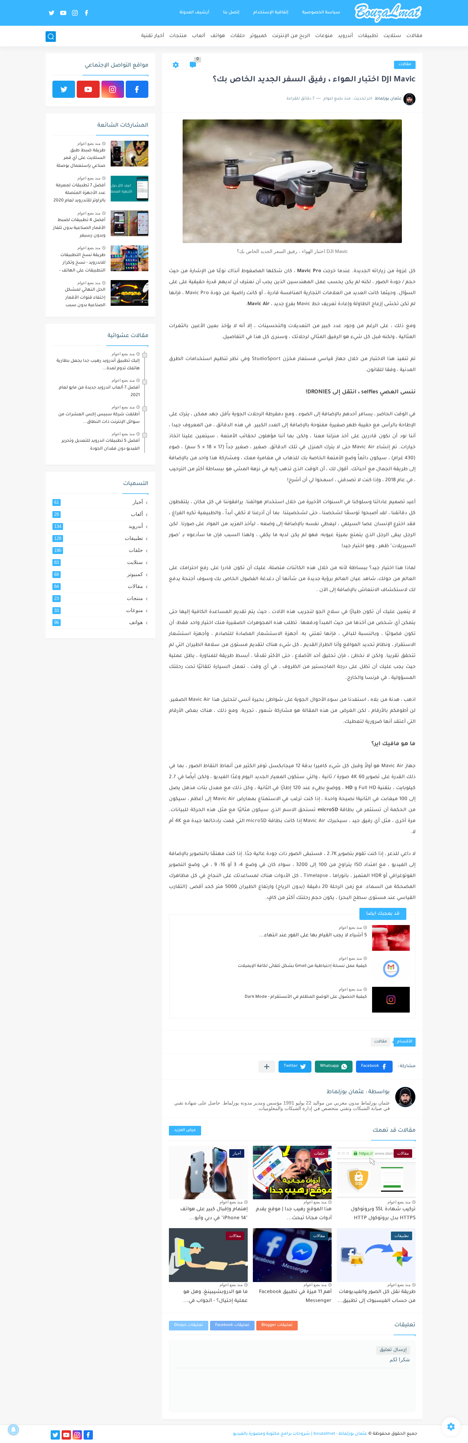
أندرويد (345, 36)
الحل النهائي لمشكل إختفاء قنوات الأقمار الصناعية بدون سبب (85, 298)
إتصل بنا (231, 12)
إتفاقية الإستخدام (270, 12)
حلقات (237, 36)
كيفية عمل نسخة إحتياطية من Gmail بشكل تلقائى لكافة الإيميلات (302, 966)
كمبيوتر (258, 36)
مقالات (414, 36)
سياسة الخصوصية (321, 12)
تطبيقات (368, 36)
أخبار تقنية (152, 36)
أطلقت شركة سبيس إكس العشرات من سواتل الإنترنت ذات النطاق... (99, 418)
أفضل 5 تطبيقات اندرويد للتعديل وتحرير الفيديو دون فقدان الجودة (101, 445)
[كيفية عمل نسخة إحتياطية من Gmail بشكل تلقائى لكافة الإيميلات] (391, 969)
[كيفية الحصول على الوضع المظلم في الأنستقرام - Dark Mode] (391, 1000)
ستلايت (392, 36)
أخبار (98, 502)
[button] (374, 1067)
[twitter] (51, 13)
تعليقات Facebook (232, 1325)
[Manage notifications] (13, 1429)
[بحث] (51, 36)
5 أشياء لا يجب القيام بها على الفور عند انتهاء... (313, 935)
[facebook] (86, 13)
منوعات (324, 36)
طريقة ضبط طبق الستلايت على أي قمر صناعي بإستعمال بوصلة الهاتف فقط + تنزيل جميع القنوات (80, 159)
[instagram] (75, 13)
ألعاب (198, 36)
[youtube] (63, 13)
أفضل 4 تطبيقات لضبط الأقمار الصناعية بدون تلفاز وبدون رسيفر (79, 228)
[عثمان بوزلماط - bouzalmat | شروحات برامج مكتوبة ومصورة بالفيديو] (388, 13)
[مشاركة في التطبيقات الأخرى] (266, 1067)
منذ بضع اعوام (350, 927)
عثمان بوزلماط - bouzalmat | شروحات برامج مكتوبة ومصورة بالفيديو (300, 1434)
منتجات (178, 36)
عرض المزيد (185, 1130)
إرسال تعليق (393, 1350)
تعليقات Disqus (188, 1325)
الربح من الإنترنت (291, 36)
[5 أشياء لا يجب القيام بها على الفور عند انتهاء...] (391, 938)
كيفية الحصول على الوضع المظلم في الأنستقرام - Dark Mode (306, 997)
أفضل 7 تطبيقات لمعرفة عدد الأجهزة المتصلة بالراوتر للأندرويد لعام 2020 (79, 193)
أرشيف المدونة (194, 12)
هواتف (217, 36)
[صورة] (129, 153)
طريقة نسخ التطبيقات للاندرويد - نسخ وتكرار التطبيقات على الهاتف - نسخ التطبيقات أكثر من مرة (82, 264)
